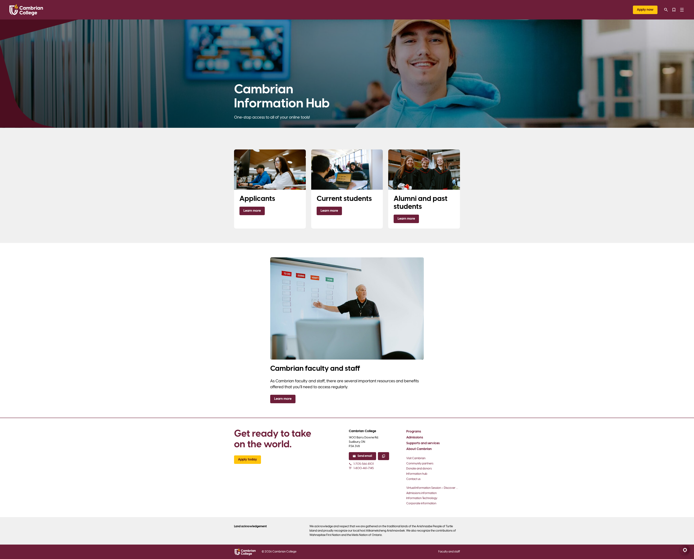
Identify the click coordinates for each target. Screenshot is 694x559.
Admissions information (421, 493)
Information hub (416, 473)
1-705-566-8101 (364, 464)
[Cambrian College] (26, 10)
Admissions (414, 437)
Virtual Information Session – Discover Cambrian (433, 488)
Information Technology (421, 498)
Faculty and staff (449, 551)
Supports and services (423, 443)
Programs (413, 431)
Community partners (419, 463)
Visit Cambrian (415, 458)
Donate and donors (419, 468)
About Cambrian (419, 449)
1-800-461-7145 (361, 468)
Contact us (413, 479)
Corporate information (421, 503)
